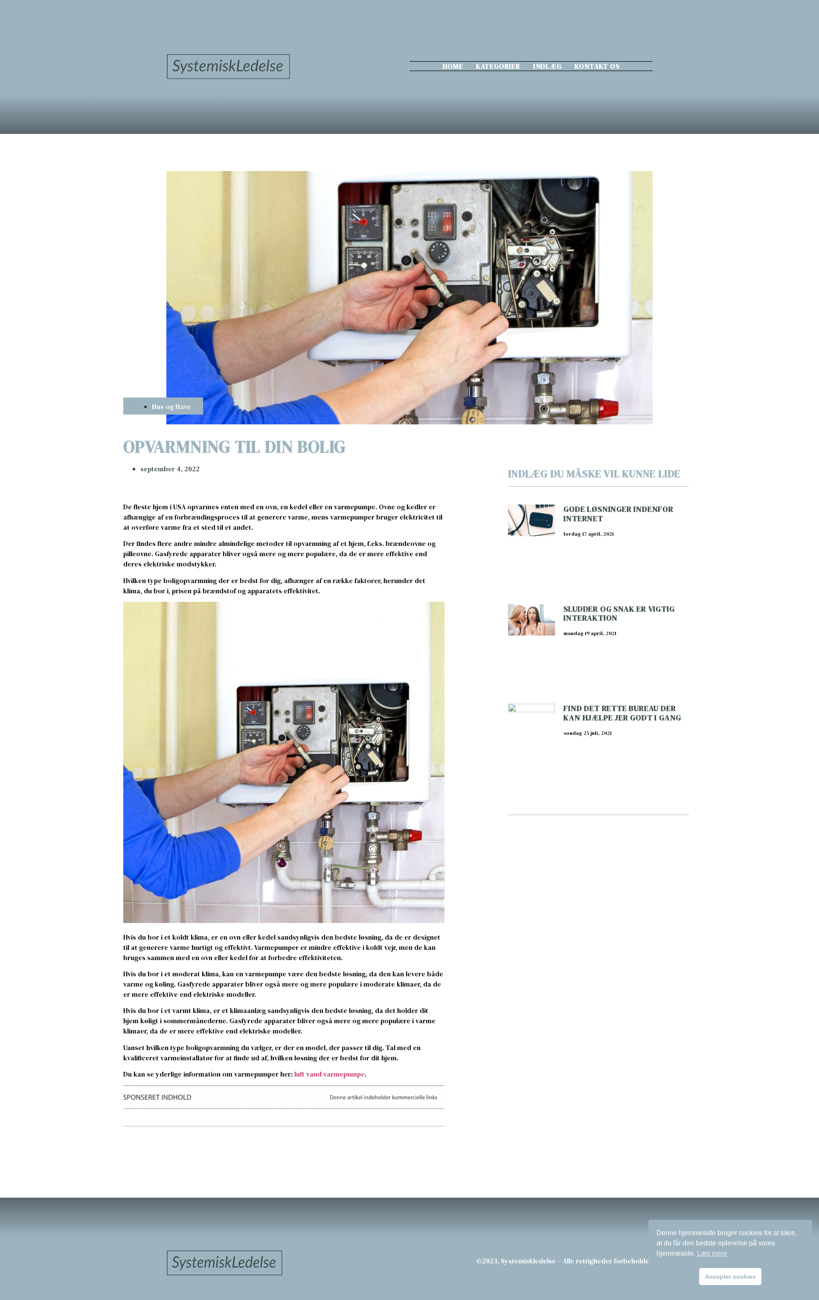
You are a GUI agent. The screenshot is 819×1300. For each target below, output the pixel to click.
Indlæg (547, 66)
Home (453, 66)
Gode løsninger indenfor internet (618, 514)
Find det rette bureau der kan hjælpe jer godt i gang (622, 713)
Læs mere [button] (712, 1253)
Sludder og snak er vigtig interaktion (618, 614)
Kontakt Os (597, 66)
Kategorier (498, 66)
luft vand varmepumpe (329, 1074)
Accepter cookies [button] (730, 1276)
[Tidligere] (203, 1148)
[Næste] (364, 1148)
